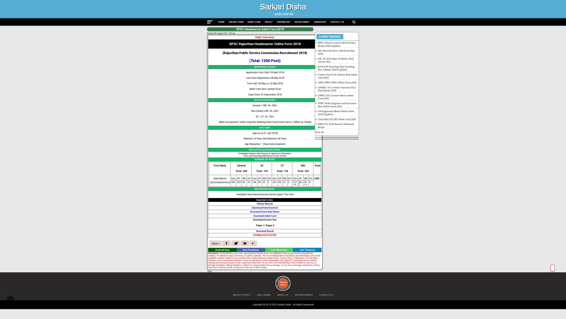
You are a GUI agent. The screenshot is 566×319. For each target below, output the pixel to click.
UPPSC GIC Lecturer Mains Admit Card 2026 (336, 97)
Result (269, 22)
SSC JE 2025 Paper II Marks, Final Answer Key (336, 60)
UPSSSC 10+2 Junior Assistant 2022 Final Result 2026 (337, 89)
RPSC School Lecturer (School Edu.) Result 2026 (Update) (337, 44)
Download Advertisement (265, 207)
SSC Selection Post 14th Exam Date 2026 (336, 52)
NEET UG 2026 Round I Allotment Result (336, 125)
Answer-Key (284, 22)
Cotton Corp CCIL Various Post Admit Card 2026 (337, 76)
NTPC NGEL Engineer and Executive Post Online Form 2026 (337, 105)
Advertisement (304, 295)
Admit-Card (254, 22)
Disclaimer (264, 295)
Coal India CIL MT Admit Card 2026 (337, 119)
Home (221, 22)
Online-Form (236, 22)
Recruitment (302, 22)
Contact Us (337, 22)
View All (319, 132)
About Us (282, 295)
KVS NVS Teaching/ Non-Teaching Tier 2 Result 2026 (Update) (336, 68)
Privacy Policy (242, 295)
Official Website (265, 203)
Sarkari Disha (283, 7)
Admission (320, 22)
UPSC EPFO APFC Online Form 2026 (337, 82)
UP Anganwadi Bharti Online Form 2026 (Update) (336, 113)
